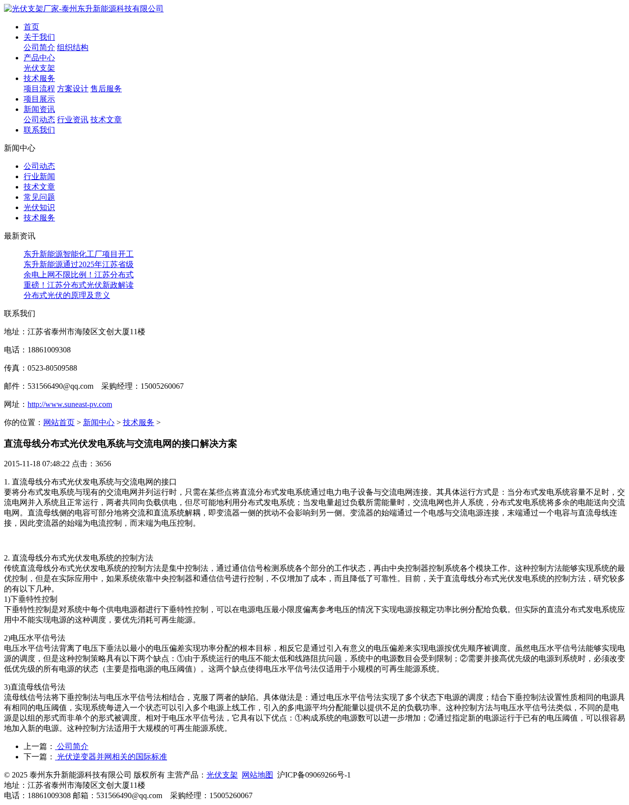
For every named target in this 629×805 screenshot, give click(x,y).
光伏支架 (39, 68)
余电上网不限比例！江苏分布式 (79, 274)
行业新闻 (39, 176)
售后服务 (106, 88)
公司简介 (39, 47)
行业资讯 (72, 119)
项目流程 (39, 88)
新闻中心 (98, 422)
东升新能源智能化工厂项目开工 (79, 254)
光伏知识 (39, 207)
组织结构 (72, 47)
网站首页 (59, 422)
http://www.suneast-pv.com (70, 404)
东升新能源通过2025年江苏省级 (79, 264)
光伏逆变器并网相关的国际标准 (111, 756)
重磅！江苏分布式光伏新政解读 (79, 285)
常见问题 (39, 197)
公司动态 (39, 119)
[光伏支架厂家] (84, 8)
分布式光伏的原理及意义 (67, 295)
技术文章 (106, 119)
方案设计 (72, 88)
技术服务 (39, 218)
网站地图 (257, 775)
